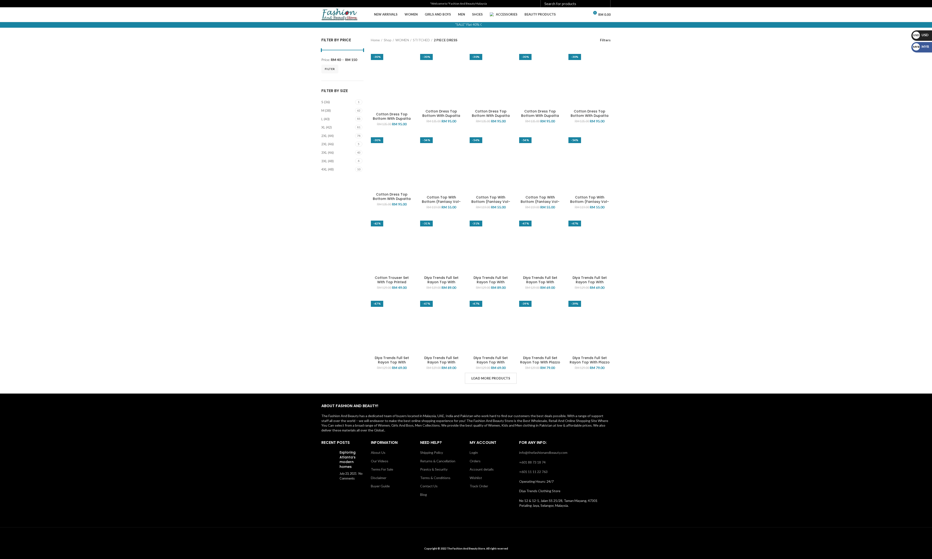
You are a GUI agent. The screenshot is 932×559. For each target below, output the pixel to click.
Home (375, 40)
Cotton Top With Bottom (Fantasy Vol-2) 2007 (589, 201)
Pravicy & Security (434, 469)
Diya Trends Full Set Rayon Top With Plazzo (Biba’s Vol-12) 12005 (590, 362)
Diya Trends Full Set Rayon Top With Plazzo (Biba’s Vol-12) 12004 (540, 362)
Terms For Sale (382, 469)
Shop (387, 40)
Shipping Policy (431, 452)
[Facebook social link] (324, 3)
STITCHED (421, 40)
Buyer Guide (380, 486)
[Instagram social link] (335, 3)
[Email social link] (330, 3)
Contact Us (429, 486)
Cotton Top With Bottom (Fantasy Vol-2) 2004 (441, 201)
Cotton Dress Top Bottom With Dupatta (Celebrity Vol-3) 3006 (392, 199)
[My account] (575, 14)
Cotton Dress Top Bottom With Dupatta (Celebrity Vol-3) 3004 (540, 115)
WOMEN (402, 40)
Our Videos (379, 461)
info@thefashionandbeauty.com (543, 452)
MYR (921, 46)
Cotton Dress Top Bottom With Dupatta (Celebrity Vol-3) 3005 (590, 115)
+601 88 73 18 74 (532, 462)
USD (921, 35)
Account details (482, 469)
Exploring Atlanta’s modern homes (348, 459)
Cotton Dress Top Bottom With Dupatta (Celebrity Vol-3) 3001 (391, 118)
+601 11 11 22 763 (533, 472)
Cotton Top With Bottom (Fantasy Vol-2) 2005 (490, 201)
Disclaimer (378, 478)
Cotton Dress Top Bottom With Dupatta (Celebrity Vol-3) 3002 (441, 115)
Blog (423, 494)
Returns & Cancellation (437, 461)
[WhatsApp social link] (346, 3)
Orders (475, 461)
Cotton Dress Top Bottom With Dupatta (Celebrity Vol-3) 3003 (491, 115)
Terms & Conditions (435, 478)
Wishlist (476, 478)
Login (474, 452)
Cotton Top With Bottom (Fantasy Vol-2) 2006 (540, 201)
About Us (378, 452)
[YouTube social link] (341, 3)
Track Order (479, 486)
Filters (605, 40)
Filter (330, 69)
